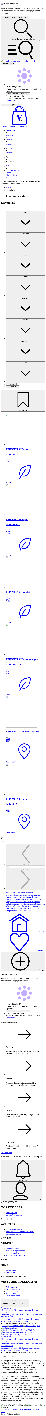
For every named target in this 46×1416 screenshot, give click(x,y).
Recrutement (11, 1293)
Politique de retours (13, 1234)
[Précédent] (2, 837)
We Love (9, 148)
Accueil (9, 188)
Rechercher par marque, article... (23, 39)
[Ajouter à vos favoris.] (7, 459)
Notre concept (11, 1213)
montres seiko (26, 908)
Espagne (38, 1409)
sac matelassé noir (28, 902)
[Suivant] (2, 841)
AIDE (5, 1259)
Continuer (5, 17)
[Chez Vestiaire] (25, 177)
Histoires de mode (13, 1296)
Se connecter (6, 105)
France (3, 1409)
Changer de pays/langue (19, 17)
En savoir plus (6, 1153)
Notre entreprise (12, 1287)
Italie (3, 1412)
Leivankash (10, 190)
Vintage (9, 153)
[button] (18, 94)
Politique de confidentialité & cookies (20, 1320)
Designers (10, 135)
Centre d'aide (11, 1270)
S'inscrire (16, 105)
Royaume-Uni (12, 1409)
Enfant (8, 166)
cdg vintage (30, 906)
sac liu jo (22, 906)
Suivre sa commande (14, 1229)
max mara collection (19, 904)
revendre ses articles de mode (24, 910)
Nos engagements (13, 1289)
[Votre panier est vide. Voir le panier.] (19, 124)
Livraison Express (13, 170)
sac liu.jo (28, 895)
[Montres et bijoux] (25, 164)
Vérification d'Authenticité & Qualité (20, 1232)
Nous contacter (12, 1272)
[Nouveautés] (25, 133)
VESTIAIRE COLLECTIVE (14, 1276)
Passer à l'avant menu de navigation (14, 126)
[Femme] (25, 142)
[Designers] (25, 137)
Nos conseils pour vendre (16, 1251)
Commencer (10, 100)
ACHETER (7, 1219)
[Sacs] (25, 159)
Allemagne (30, 1409)
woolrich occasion (18, 895)
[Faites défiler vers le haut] (4, 841)
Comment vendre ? (13, 1249)
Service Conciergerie (14, 1215)
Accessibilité (6, 1308)
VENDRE (7, 1238)
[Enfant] (25, 168)
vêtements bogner (34, 904)
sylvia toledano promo (14, 893)
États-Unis (22, 1409)
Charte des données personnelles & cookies (20, 1323)
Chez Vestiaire (11, 175)
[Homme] (25, 146)
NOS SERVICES (10, 1202)
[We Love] (25, 150)
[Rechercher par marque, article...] (20, 50)
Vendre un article (8, 63)
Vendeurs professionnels (15, 1255)
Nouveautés (10, 130)
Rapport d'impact (12, 1291)
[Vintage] (25, 155)
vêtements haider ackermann (25, 899)
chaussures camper (25, 897)
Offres (8, 173)
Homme (9, 144)
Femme (9, 139)
